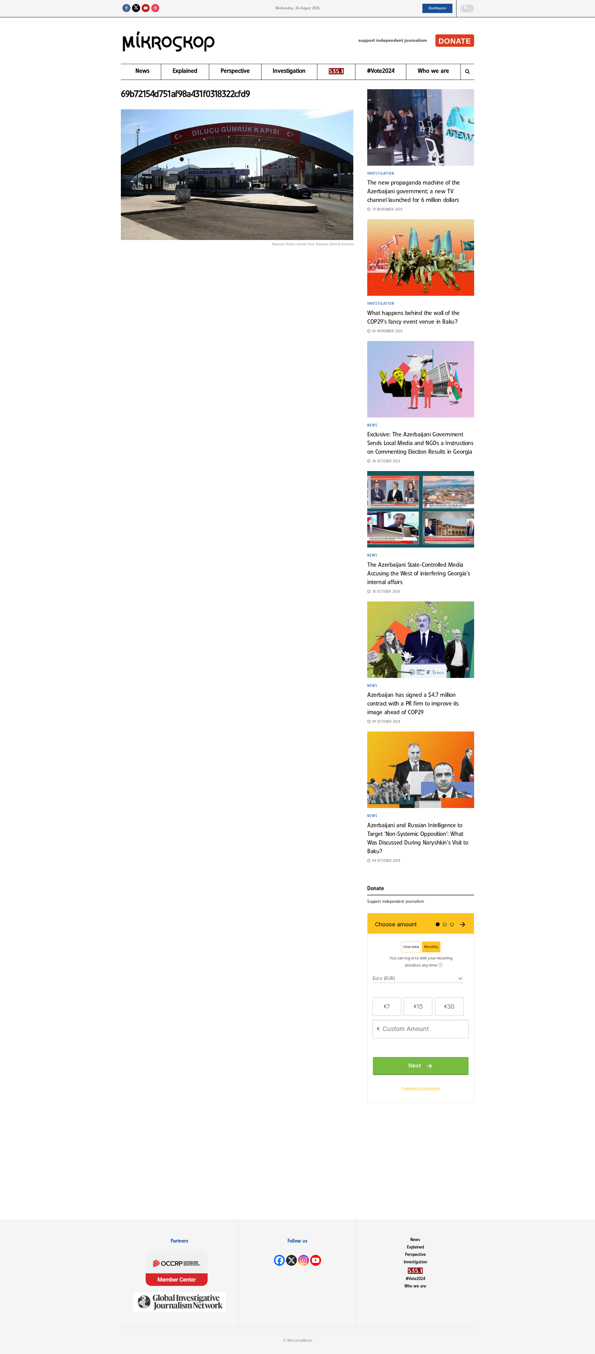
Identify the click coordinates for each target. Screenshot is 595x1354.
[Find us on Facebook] (126, 8)
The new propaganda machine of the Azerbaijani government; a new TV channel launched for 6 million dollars (414, 191)
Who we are (433, 71)
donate (455, 41)
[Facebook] (279, 1260)
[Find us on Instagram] (155, 8)
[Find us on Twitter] (136, 8)
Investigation (289, 71)
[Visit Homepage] (168, 40)
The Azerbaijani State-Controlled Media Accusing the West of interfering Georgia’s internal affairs (418, 573)
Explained (185, 71)
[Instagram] (303, 1260)
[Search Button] (467, 72)
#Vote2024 (380, 71)
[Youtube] (315, 1260)
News (142, 71)
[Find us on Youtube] (146, 8)
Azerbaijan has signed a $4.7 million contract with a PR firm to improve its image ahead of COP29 (413, 703)
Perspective (235, 71)
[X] (291, 1260)
